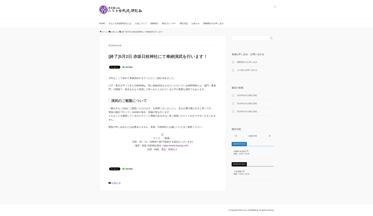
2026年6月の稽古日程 (247, 103)
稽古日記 (184, 23)
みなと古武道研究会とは (120, 23)
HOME (102, 23)
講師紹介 (154, 23)
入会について (141, 23)
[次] (269, 136)
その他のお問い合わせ (247, 70)
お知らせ (195, 23)
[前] (236, 136)
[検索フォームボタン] (271, 38)
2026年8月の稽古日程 (247, 95)
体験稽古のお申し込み (213, 23)
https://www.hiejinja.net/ (175, 145)
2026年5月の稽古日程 (247, 111)
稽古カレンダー (169, 23)
